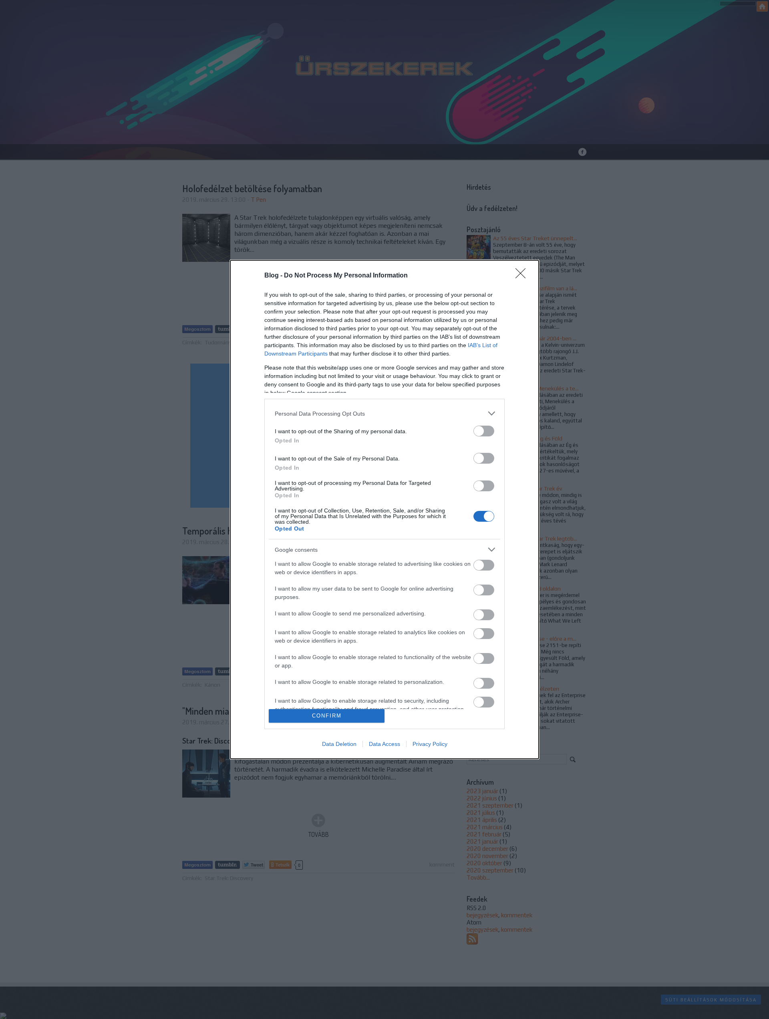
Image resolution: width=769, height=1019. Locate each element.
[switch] (483, 431)
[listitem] (384, 413)
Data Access (384, 744)
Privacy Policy (430, 744)
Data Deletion (339, 744)
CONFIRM (327, 716)
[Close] (523, 275)
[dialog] (384, 509)
